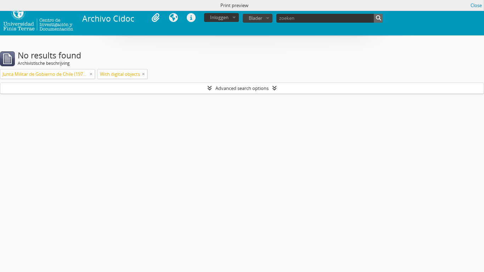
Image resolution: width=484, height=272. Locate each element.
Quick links (191, 18)
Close (476, 5)
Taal (173, 18)
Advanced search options (242, 88)
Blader (255, 18)
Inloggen (219, 17)
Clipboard (155, 18)
